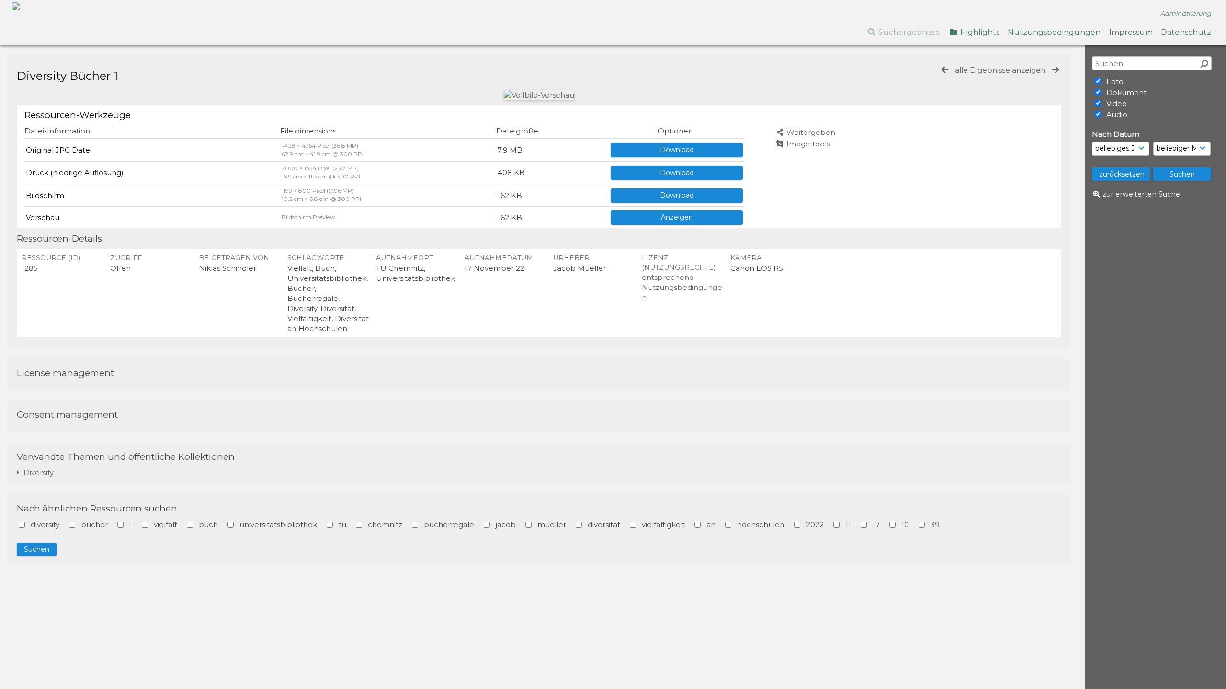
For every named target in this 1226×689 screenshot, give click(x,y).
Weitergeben (809, 132)
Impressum (1131, 32)
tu (342, 524)
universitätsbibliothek (278, 524)
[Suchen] (1204, 63)
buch (208, 524)
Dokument (1125, 92)
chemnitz (385, 524)
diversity (45, 524)
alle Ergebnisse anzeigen (1000, 70)
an (710, 524)
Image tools (807, 143)
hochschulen (760, 524)
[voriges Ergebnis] (945, 70)
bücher (94, 524)
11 (848, 524)
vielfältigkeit (663, 524)
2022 (815, 524)
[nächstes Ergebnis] (1055, 70)
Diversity (37, 472)
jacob (506, 524)
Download (677, 149)
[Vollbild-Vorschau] (539, 95)
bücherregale (449, 524)
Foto (1114, 81)
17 (876, 524)
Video (1115, 103)
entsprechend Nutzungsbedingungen (682, 287)
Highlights (978, 32)
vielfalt (165, 524)
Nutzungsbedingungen (1054, 32)
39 (935, 524)
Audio (1115, 114)
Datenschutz (1186, 32)
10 (905, 524)
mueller (551, 524)
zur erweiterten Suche (1141, 194)
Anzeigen (677, 217)
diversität (604, 524)
